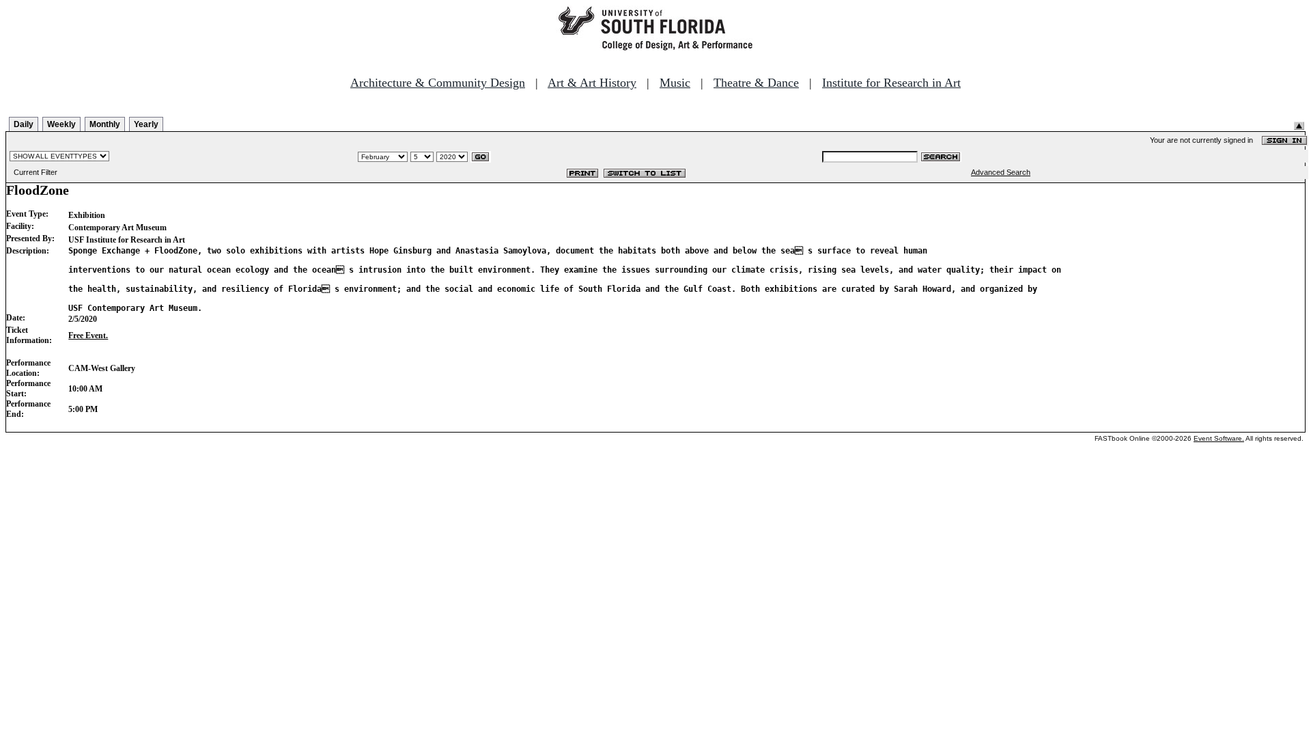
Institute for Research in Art (891, 83)
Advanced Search (1000, 172)
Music (675, 83)
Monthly (104, 124)
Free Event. (88, 335)
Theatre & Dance (756, 83)
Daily (23, 124)
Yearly (146, 124)
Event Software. (1219, 438)
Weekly (61, 124)
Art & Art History (592, 83)
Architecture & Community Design (437, 83)
